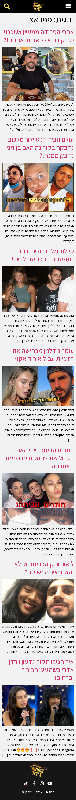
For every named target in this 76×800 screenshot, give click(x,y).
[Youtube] (50, 783)
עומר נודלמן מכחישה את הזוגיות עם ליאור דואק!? (43, 354)
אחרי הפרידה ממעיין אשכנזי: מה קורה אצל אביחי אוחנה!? (38, 35)
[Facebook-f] (34, 783)
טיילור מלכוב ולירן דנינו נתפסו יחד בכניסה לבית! (43, 254)
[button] (7, 6)
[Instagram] (42, 783)
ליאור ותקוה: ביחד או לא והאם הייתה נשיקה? (44, 567)
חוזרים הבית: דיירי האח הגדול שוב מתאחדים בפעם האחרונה (40, 457)
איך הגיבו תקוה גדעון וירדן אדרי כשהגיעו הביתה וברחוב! (41, 669)
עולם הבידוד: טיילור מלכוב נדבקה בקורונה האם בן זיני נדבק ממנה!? (40, 147)
